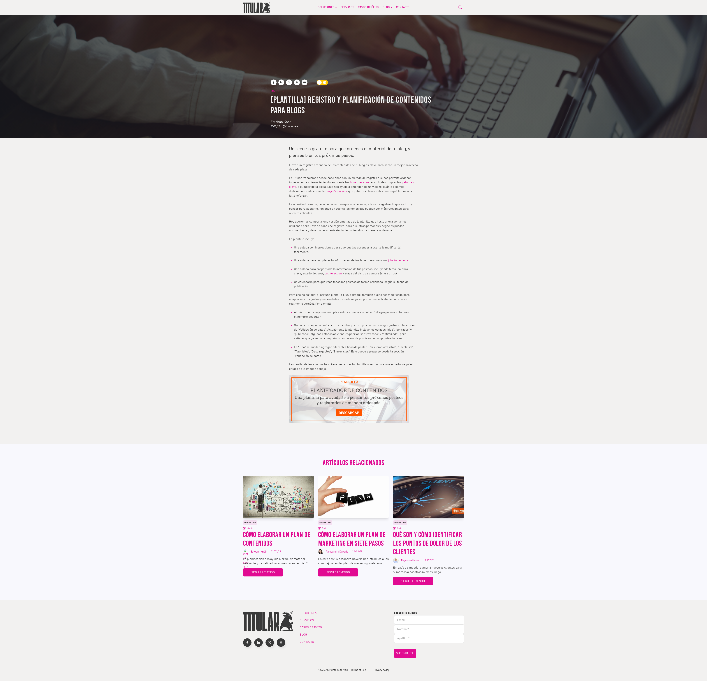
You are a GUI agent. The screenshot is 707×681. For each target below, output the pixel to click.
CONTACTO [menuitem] (402, 7)
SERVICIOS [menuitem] (347, 7)
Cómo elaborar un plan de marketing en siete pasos (351, 539)
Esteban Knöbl (281, 122)
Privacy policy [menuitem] (381, 669)
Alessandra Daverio (337, 551)
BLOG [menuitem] (386, 7)
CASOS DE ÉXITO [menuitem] (368, 7)
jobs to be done (398, 260)
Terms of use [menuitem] (358, 669)
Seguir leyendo (263, 572)
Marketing (278, 91)
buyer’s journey (336, 191)
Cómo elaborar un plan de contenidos (276, 539)
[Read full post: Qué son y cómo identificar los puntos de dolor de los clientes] (428, 497)
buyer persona (360, 182)
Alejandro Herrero (411, 560)
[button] (247, 642)
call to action (333, 273)
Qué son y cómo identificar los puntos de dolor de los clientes (427, 544)
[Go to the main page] (257, 7)
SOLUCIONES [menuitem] (326, 7)
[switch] (322, 82)
